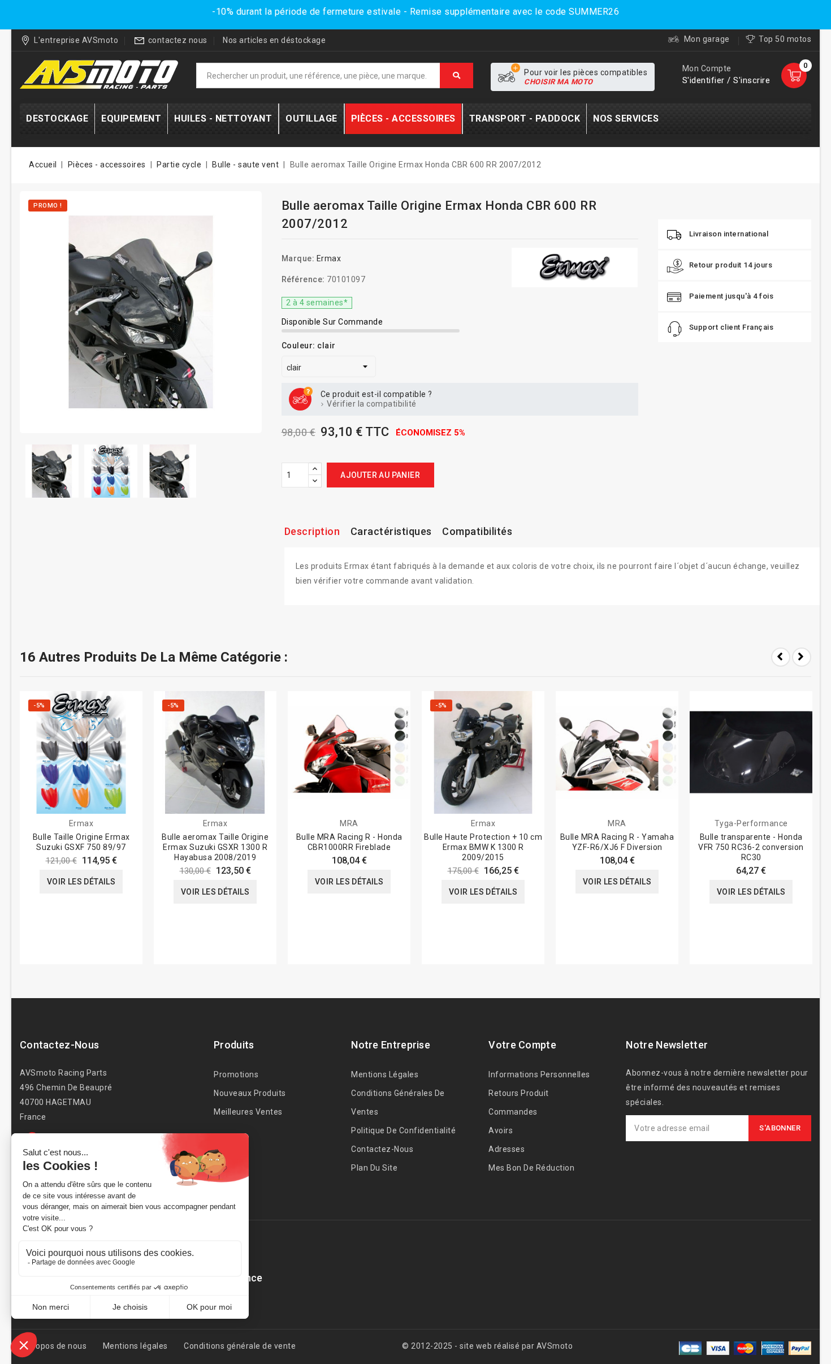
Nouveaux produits (250, 1093)
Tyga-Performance (751, 823)
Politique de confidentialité (403, 1130)
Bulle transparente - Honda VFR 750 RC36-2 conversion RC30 (751, 847)
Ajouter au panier (380, 475)
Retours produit (518, 1093)
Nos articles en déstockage (274, 40)
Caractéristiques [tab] (391, 531)
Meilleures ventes (248, 1111)
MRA (349, 823)
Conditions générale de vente (240, 1345)
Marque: (298, 258)
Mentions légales (384, 1074)
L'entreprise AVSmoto (76, 40)
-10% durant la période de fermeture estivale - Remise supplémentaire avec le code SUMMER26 (415, 11)
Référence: (303, 279)
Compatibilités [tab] (477, 531)
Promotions (236, 1074)
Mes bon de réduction (531, 1167)
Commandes (513, 1111)
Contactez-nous (59, 1045)
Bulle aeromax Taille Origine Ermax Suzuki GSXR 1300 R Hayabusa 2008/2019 (215, 847)
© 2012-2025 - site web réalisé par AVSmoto (487, 1345)
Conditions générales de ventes (398, 1102)
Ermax (329, 258)
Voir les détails (81, 881)
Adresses (506, 1149)
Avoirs (500, 1130)
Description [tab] (312, 531)
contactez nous (177, 40)
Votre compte (522, 1045)
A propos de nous (53, 1345)
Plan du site (374, 1167)
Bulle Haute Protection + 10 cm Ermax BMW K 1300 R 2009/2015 (483, 847)
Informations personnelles (539, 1074)
